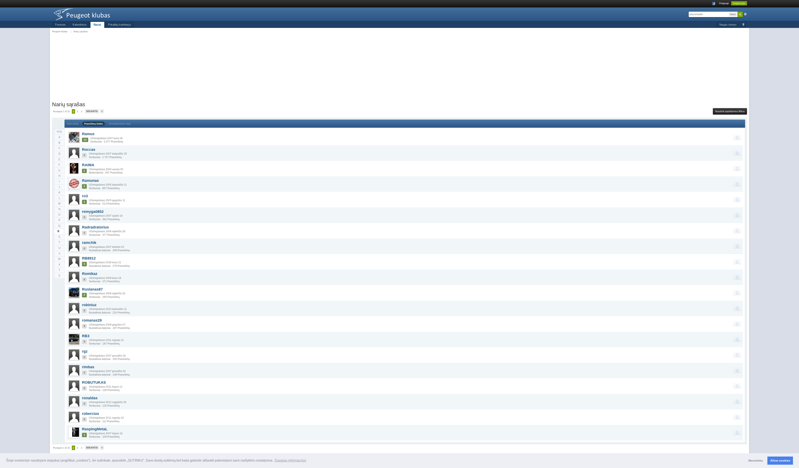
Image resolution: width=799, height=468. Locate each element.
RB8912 (89, 258)
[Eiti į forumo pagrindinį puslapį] (89, 13)
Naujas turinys (728, 24)
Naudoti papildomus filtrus (730, 111)
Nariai (97, 24)
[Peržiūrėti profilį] (74, 137)
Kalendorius (80, 24)
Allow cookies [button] (780, 460)
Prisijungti (724, 3)
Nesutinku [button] (755, 460)
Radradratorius (95, 227)
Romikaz (89, 274)
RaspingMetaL (95, 429)
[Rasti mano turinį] (737, 137)
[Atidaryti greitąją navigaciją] (743, 25)
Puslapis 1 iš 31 (61, 111)
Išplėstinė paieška (745, 14)
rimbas (88, 367)
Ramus (88, 134)
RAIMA (88, 165)
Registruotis (739, 3)
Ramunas (90, 180)
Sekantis (92, 111)
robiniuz (89, 305)
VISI (59, 131)
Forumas (60, 24)
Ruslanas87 (92, 289)
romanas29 (92, 320)
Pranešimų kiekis (93, 123)
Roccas (88, 149)
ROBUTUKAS (94, 382)
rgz (85, 351)
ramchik (89, 243)
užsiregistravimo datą (119, 123)
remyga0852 (93, 212)
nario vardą (72, 123)
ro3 (85, 196)
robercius (90, 414)
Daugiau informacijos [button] (290, 460)
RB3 (85, 336)
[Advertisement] (399, 70)
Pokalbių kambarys (119, 24)
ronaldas (90, 398)
